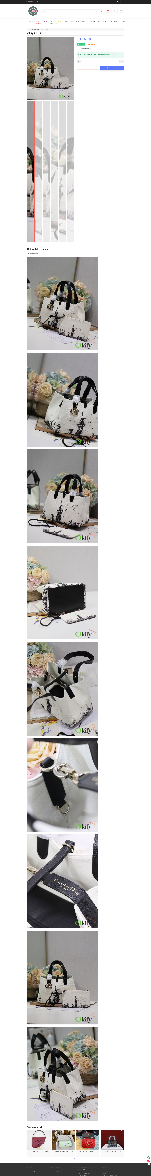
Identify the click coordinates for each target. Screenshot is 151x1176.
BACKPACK (113, 21)
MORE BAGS (75, 21)
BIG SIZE (51, 22)
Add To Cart (112, 68)
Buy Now (88, 68)
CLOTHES (123, 21)
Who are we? (31, 1171)
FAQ (54, 1174)
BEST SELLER (38, 22)
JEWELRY (92, 21)
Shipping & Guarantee (84, 1173)
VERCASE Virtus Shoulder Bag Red (88, 1151)
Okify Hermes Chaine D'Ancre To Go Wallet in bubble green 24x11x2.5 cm (63, 1152)
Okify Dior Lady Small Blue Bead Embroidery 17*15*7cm (112, 1152)
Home (31, 29)
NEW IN (45, 22)
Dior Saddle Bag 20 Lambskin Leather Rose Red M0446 (39, 1152)
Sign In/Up (114, 12)
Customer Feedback (33, 1174)
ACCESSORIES (102, 21)
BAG (66, 21)
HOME (31, 21)
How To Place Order (58, 1171)
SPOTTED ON (59, 22)
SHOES (84, 21)
